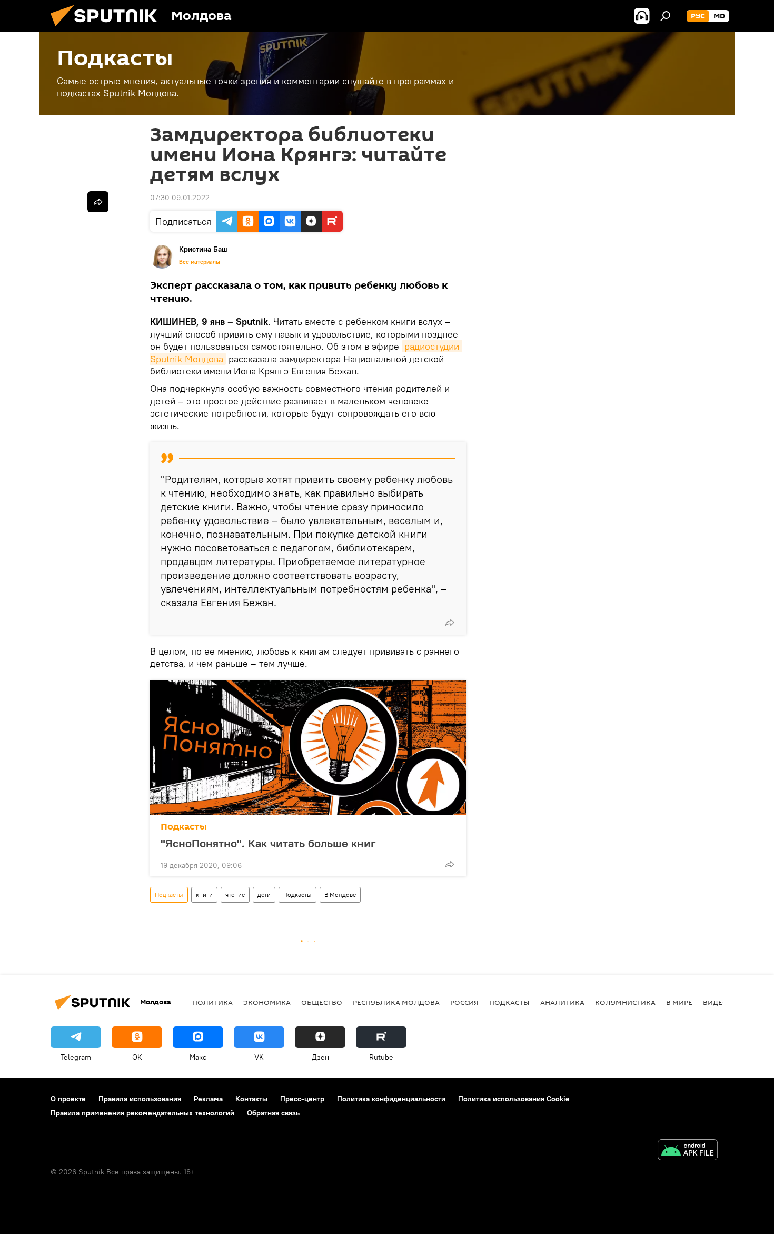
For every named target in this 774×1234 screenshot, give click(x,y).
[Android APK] (687, 1151)
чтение (235, 895)
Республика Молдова (396, 1002)
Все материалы (199, 261)
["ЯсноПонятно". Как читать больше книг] (308, 747)
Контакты (251, 1098)
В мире (679, 1002)
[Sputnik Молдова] (108, 29)
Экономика (267, 1002)
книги (204, 895)
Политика (212, 1002)
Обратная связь (273, 1113)
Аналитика (562, 1002)
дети (264, 895)
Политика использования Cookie (514, 1098)
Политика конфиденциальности (391, 1098)
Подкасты (184, 826)
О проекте (68, 1098)
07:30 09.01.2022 (180, 197)
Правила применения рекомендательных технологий (142, 1113)
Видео (715, 1002)
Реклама (208, 1098)
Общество (321, 1002)
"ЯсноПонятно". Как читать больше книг (268, 843)
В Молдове (340, 895)
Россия (464, 1002)
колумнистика (625, 1002)
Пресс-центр (302, 1098)
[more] (449, 622)
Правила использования (139, 1098)
